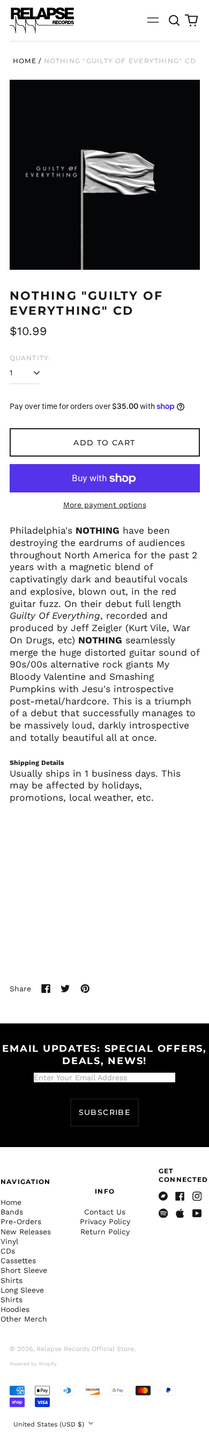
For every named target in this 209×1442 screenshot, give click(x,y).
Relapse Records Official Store (85, 1349)
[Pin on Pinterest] (85, 988)
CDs (8, 1251)
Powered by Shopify (33, 1364)
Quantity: (30, 358)
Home (24, 61)
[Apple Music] (180, 1213)
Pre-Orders (21, 1221)
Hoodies (15, 1309)
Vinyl (9, 1241)
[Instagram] (197, 1196)
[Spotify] (163, 1213)
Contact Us (104, 1212)
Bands (12, 1212)
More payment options (104, 504)
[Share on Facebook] (46, 988)
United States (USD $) (49, 1424)
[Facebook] (180, 1196)
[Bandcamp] (163, 1196)
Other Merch (24, 1319)
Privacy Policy (105, 1221)
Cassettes (18, 1260)
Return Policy (105, 1231)
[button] (174, 20)
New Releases (26, 1231)
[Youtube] (197, 1213)
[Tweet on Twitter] (65, 988)
